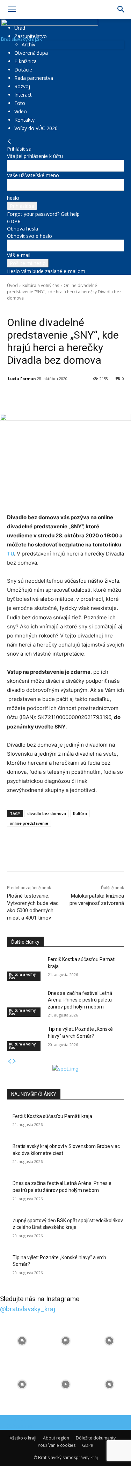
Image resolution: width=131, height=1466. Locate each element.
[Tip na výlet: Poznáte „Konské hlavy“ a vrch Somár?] (24, 1038)
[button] (12, 9)
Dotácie (23, 69)
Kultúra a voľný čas (40, 285)
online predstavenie (29, 823)
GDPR (14, 221)
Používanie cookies (56, 1445)
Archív (28, 44)
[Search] (121, 9)
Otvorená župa (31, 53)
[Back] (9, 141)
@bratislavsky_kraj (27, 1309)
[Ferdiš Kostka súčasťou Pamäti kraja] (24, 968)
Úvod (12, 285)
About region (56, 1438)
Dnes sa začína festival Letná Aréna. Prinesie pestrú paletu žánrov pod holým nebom (80, 1000)
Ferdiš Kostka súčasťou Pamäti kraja (52, 1116)
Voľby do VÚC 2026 (36, 128)
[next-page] (14, 1061)
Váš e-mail (18, 255)
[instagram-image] (22, 1340)
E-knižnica (25, 61)
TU (10, 553)
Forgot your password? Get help (43, 214)
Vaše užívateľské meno (33, 175)
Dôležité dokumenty (96, 1438)
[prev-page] (9, 1061)
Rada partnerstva (33, 78)
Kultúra (80, 813)
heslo (13, 198)
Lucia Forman (22, 378)
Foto (19, 103)
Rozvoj (22, 86)
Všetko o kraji (23, 1438)
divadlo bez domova (46, 813)
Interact (23, 94)
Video (20, 111)
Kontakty (24, 119)
